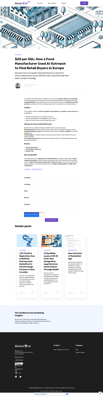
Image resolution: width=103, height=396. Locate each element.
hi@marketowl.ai (19, 357)
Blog (77, 349)
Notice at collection (41, 394)
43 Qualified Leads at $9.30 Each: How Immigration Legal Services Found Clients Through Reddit (51, 261)
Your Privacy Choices (57, 394)
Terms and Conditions (60, 388)
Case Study (27, 169)
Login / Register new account (61, 349)
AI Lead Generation (37, 169)
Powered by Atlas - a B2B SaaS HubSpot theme (51, 391)
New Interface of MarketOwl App (75, 256)
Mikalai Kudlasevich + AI (31, 84)
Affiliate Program (80, 352)
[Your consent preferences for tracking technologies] (100, 393)
